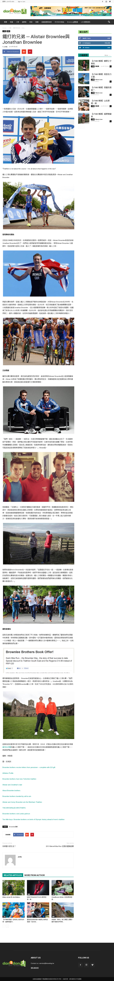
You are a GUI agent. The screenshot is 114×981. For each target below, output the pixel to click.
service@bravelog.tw (46, 963)
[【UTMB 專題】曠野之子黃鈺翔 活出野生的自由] (83, 65)
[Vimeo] (110, 1)
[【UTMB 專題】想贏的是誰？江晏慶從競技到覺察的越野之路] (83, 91)
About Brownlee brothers (11, 790)
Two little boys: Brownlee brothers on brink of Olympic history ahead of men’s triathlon (33, 819)
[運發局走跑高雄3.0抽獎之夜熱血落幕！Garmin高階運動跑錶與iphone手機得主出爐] (38, 910)
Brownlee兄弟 (13, 826)
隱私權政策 (35, 968)
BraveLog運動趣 (72, 22)
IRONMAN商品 (59, 22)
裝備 (37, 22)
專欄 (5, 22)
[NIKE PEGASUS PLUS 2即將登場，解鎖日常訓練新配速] (38, 887)
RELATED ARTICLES (13, 875)
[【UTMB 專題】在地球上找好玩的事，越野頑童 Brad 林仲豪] (13, 910)
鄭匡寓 (97, 66)
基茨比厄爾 (6, 747)
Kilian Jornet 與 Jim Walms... (11, 897)
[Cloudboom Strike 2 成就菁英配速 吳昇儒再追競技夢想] (63, 887)
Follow (107, 43)
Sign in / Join (21, 1)
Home (4, 28)
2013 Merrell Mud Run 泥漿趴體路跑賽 (60, 846)
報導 (8, 31)
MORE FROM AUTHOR (34, 875)
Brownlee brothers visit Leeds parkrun (16, 814)
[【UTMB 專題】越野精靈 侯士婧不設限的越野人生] (83, 118)
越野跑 (24, 22)
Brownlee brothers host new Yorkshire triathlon (19, 779)
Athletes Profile (7, 773)
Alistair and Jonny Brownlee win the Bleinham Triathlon (22, 802)
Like (108, 38)
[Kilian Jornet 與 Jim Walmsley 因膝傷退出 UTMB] (13, 887)
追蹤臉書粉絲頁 (47, 22)
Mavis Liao (98, 79)
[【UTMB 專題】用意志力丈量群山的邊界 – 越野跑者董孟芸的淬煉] (83, 78)
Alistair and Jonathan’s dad (12, 785)
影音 (31, 22)
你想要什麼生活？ (9, 846)
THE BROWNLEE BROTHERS (14, 808)
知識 (11, 22)
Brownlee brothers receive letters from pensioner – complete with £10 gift (28, 767)
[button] (109, 22)
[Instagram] (106, 1)
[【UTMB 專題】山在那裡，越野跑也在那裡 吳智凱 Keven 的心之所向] (83, 105)
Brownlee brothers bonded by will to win (16, 796)
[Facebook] (102, 1)
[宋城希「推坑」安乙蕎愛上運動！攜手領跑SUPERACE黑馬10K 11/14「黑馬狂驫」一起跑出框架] (63, 910)
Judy (5, 46)
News (29, 916)
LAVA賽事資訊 (85, 22)
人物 (17, 22)
